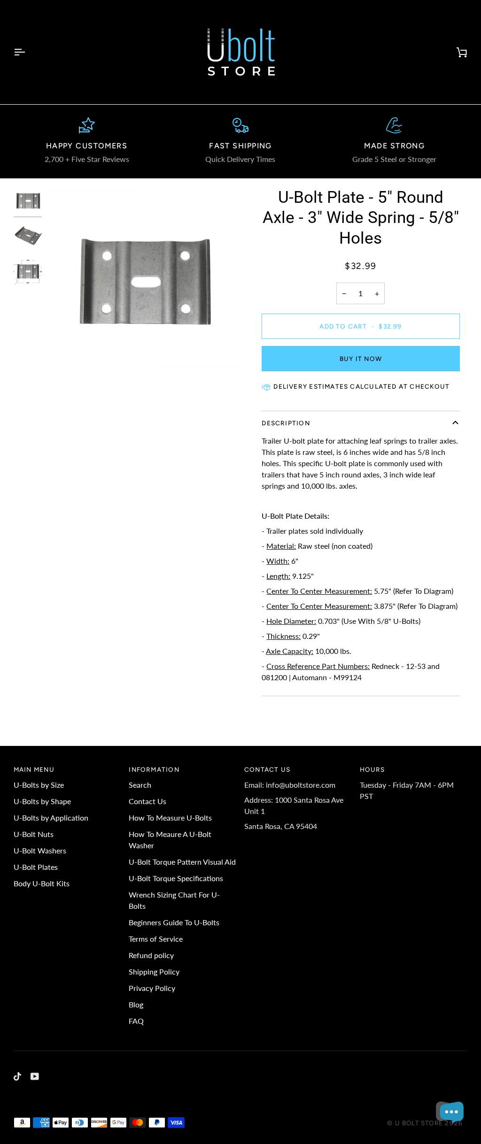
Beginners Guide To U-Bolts (174, 922)
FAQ (136, 1020)
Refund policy (151, 955)
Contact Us (147, 801)
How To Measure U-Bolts (170, 817)
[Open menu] (28, 52)
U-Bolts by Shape (42, 801)
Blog (136, 1004)
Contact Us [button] (267, 769)
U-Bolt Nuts (34, 833)
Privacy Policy (152, 987)
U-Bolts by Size (39, 784)
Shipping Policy (154, 971)
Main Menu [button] (34, 769)
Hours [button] (372, 769)
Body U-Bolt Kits (42, 883)
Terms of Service (156, 938)
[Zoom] (143, 284)
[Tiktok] (17, 1076)
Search (140, 784)
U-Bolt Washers (40, 850)
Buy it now (361, 358)
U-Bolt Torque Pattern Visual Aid (182, 861)
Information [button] (154, 769)
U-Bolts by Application (51, 817)
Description (286, 423)
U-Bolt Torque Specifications (176, 878)
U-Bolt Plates (36, 866)
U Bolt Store (419, 1123)
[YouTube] (35, 1076)
